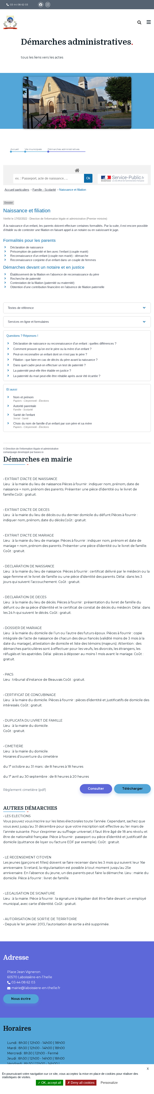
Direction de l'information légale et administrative (32, 448)
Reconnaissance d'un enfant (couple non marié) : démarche (49, 255)
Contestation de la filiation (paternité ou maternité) (42, 282)
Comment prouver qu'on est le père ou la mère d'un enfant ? (52, 349)
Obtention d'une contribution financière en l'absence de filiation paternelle (57, 287)
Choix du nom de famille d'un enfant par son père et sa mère (52, 423)
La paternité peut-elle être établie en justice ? (42, 370)
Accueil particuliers (17, 189)
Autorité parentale (24, 406)
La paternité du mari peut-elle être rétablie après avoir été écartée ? (56, 376)
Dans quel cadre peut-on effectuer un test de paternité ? (49, 365)
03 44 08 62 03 (19, 4)
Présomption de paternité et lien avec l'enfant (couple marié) (49, 251)
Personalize (109, 1082)
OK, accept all (51, 1082)
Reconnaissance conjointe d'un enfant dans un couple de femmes (53, 260)
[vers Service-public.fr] (123, 179)
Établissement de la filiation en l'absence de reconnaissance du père (54, 274)
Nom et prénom (23, 397)
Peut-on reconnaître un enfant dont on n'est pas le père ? (50, 354)
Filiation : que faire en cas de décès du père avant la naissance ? (55, 359)
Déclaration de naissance (26, 247)
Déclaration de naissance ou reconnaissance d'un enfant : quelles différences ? (64, 343)
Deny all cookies (82, 1082)
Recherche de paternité (25, 278)
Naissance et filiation (72, 189)
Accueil (14, 149)
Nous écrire (21, 999)
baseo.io (39, 452)
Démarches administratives (63, 149)
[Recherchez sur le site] (142, 22)
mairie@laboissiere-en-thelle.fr (35, 988)
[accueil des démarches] (77, 169)
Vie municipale (33, 149)
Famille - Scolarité (44, 189)
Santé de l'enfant (24, 414)
